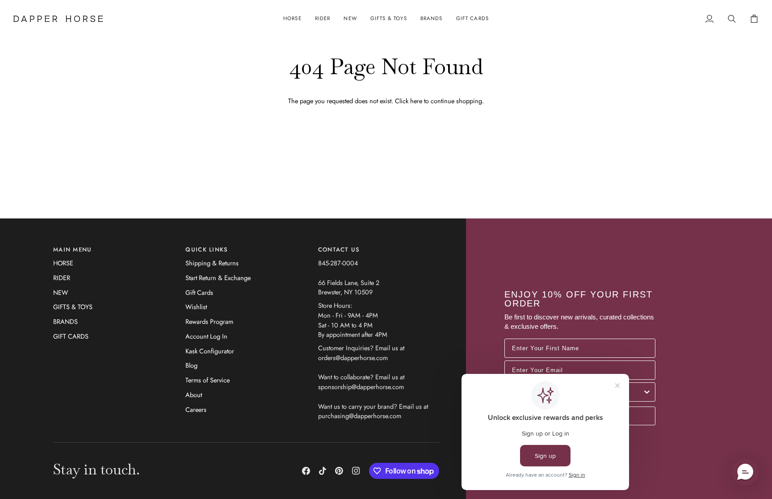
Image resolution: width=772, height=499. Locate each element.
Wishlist (196, 306)
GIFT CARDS (70, 336)
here (416, 100)
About (193, 394)
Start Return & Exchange (218, 277)
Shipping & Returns (212, 263)
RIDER (61, 277)
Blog (191, 365)
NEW (60, 292)
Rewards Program (209, 321)
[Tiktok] (322, 471)
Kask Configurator (209, 351)
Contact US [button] (339, 249)
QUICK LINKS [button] (206, 249)
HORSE (63, 263)
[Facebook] (306, 471)
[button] (292, 19)
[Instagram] (356, 471)
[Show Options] (646, 392)
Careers (195, 409)
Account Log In (206, 336)
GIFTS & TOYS (72, 306)
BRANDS (65, 321)
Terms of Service (207, 380)
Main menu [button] (72, 249)
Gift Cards (199, 292)
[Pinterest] (339, 471)
